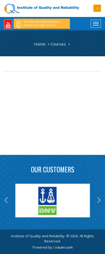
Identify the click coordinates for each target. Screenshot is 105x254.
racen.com (63, 247)
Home (40, 44)
